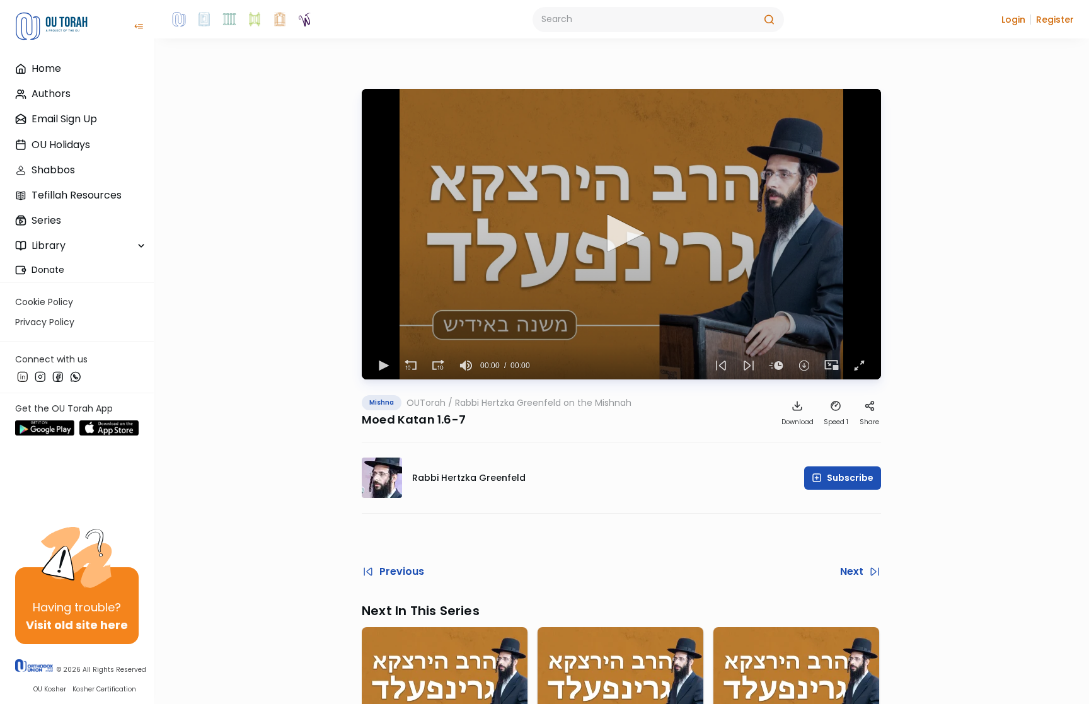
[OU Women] (305, 19)
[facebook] (58, 376)
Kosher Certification (104, 689)
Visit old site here (77, 625)
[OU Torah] (179, 19)
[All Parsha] (255, 19)
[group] (466, 365)
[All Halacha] (229, 19)
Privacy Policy (44, 322)
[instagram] (40, 376)
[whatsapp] (75, 376)
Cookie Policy (44, 302)
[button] (1013, 19)
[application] (621, 234)
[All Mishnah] (204, 19)
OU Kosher (49, 689)
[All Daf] (280, 19)
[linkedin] (22, 376)
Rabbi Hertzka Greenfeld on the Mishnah (543, 402)
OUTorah (426, 402)
